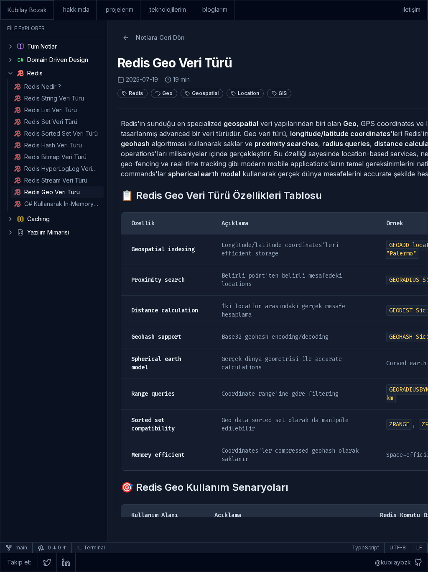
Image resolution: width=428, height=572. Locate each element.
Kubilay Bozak (27, 9)
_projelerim (118, 9)
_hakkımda (75, 9)
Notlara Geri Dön (160, 37)
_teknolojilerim (166, 9)
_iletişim (410, 9)
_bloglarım (213, 9)
